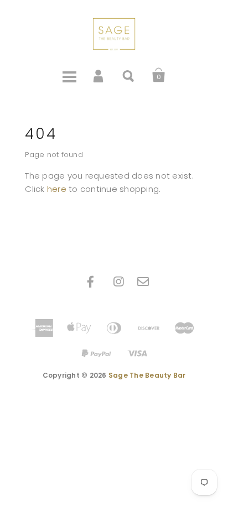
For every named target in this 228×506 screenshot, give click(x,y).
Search (129, 75)
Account (99, 75)
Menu (69, 75)
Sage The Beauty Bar (147, 375)
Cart (159, 75)
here (56, 189)
